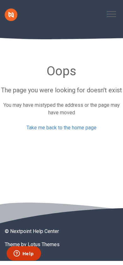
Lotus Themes (44, 244)
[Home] (11, 14)
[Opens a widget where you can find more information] (23, 254)
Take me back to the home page (61, 128)
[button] (111, 14)
